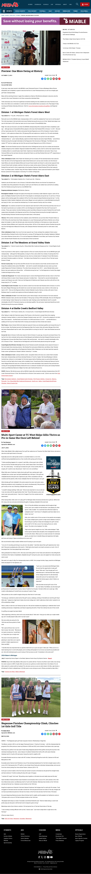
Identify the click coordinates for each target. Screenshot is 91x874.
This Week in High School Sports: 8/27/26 (74, 39)
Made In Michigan (20, 671)
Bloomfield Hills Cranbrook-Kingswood (20, 381)
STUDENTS (7, 830)
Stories (18, 15)
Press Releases (60, 840)
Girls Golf (12, 15)
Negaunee (16, 818)
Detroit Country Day (12, 383)
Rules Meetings (43, 836)
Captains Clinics (8, 838)
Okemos (54, 379)
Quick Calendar (25, 838)
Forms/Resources (25, 840)
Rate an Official (43, 840)
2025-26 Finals (9, 818)
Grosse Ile (48, 379)
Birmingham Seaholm (10, 379)
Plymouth (4, 381)
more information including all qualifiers (39, 106)
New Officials (78, 836)
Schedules (38, 4)
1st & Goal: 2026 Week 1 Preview (71, 48)
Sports (7, 15)
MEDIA (58, 830)
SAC (5, 834)
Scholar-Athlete (8, 836)
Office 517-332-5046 (38, 863)
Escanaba (22, 818)
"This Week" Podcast (61, 838)
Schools (45, 4)
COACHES (42, 830)
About (65, 4)
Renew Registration (80, 834)
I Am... (70, 4)
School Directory (25, 836)
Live (52, 4)
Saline (40, 381)
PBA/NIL (6, 840)
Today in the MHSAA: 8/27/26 (71, 43)
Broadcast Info (60, 836)
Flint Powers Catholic (39, 379)
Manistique (28, 818)
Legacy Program (79, 840)
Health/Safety (42, 838)
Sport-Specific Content (81, 838)
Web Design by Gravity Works (46, 869)
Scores (30, 4)
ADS (22, 830)
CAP (40, 834)
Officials (58, 4)
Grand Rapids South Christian (25, 379)
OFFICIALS (79, 830)
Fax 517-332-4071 (45, 863)
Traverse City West (10, 671)
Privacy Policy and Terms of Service (50, 866)
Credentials (59, 834)
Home (2, 15)
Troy (8, 381)
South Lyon (35, 381)
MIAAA (22, 834)
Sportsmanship (8, 842)
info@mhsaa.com (53, 863)
